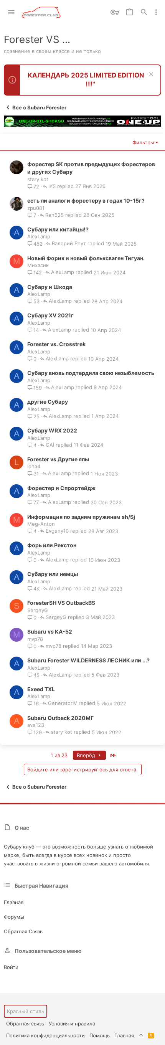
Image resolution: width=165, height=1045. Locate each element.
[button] (11, 12)
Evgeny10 (57, 531)
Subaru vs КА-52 (49, 631)
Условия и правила (72, 1023)
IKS (52, 186)
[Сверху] (141, 1035)
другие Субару (47, 401)
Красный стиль (25, 1011)
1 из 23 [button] (59, 755)
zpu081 (36, 208)
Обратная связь (23, 931)
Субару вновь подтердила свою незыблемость (90, 373)
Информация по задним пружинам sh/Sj (81, 516)
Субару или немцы (52, 574)
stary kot (37, 179)
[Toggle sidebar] (156, 12)
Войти (11, 967)
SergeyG (37, 610)
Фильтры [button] (143, 142)
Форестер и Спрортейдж (61, 488)
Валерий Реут (69, 243)
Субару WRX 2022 (52, 430)
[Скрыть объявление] (150, 75)
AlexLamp (38, 236)
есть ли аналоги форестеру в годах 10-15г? (86, 200)
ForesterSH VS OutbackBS (61, 602)
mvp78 (35, 639)
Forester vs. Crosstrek (56, 344)
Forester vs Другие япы (58, 459)
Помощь (99, 1035)
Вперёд (87, 755)
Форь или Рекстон (51, 545)
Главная (13, 902)
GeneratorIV (62, 703)
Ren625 (54, 215)
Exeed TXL (41, 689)
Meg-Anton (41, 524)
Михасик (38, 265)
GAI (50, 445)
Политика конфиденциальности (45, 1035)
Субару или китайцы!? (58, 229)
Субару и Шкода (49, 287)
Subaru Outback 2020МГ (60, 718)
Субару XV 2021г (50, 315)
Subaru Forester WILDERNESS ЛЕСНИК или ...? (88, 660)
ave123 (35, 725)
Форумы (14, 917)
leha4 (33, 466)
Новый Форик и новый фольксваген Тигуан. (86, 258)
